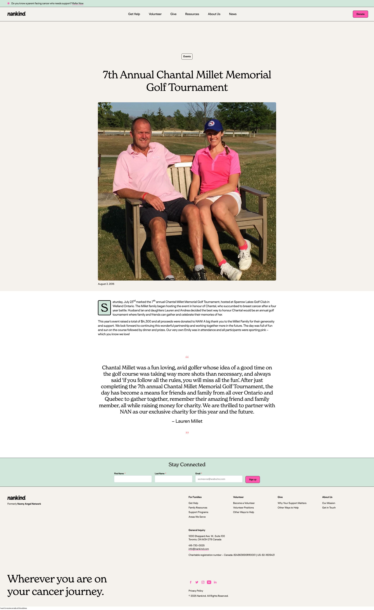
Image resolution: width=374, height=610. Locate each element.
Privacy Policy (195, 590)
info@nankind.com (198, 549)
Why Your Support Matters (292, 503)
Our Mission (328, 503)
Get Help (134, 14)
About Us (214, 14)
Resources (192, 14)
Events (187, 56)
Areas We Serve (197, 516)
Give (173, 14)
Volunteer (155, 14)
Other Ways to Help (243, 512)
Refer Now (77, 3)
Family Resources (197, 507)
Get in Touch (329, 507)
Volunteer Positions (243, 507)
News (233, 14)
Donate (360, 14)
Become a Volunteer (244, 503)
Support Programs (198, 512)
